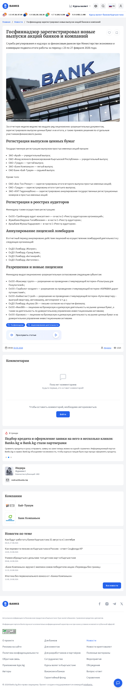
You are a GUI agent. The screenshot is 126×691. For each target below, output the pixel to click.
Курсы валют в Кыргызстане (60, 665)
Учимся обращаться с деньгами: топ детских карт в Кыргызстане (40, 557)
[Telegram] (114, 604)
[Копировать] (5, 361)
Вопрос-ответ (94, 671)
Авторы (6, 671)
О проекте (8, 640)
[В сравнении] (95, 6)
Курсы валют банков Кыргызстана (106, 14)
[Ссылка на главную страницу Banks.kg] (10, 6)
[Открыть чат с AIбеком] (118, 683)
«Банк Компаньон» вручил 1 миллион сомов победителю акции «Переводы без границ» (53, 566)
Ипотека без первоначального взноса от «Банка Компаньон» (38, 575)
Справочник (93, 677)
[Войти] (121, 6)
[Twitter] (122, 604)
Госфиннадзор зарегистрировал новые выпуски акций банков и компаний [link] (63, 22)
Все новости (112, 585)
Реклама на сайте (12, 646)
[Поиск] (103, 6)
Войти (63, 414)
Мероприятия (94, 658)
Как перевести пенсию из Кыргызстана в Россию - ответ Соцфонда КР (44, 548)
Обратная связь (11, 658)
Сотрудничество (53, 658)
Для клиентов (52, 646)
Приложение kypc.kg (13, 665)
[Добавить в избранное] (117, 33)
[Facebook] (99, 604)
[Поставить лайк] (109, 33)
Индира (107, 347)
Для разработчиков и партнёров (62, 652)
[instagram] (107, 604)
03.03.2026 (18, 347)
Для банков (50, 640)
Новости (18, 22)
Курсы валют (80, 6)
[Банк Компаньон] (10, 518)
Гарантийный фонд (55, 677)
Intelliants (88, 684)
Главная (6, 22)
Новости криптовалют (99, 646)
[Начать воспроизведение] (56, 335)
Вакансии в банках (54, 671)
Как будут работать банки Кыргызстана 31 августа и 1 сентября (40, 539)
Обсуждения (93, 665)
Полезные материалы (98, 652)
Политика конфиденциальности (20, 652)
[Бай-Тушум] (10, 505)
